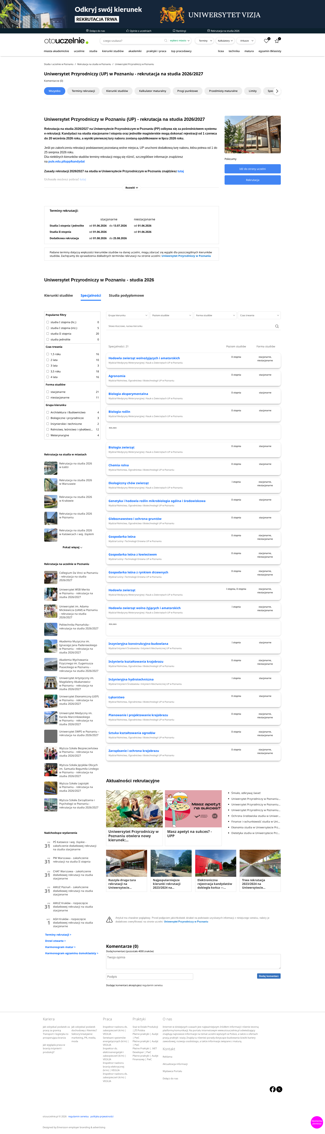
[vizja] (162, 14)
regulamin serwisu (152, 985)
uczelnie (79, 51)
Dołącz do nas (97, 31)
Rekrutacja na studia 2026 (224, 31)
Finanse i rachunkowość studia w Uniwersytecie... (256, 821)
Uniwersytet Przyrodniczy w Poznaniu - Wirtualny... (256, 810)
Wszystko (55, 91)
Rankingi (181, 31)
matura (249, 51)
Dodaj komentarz (269, 976)
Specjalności (91, 296)
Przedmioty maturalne (223, 91)
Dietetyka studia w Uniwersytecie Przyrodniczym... (256, 833)
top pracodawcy (181, 51)
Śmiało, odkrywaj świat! (246, 793)
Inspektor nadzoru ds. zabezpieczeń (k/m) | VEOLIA (115, 1030)
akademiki (135, 51)
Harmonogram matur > (60, 947)
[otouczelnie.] (66, 40)
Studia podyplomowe (126, 296)
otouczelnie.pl (50, 1116)
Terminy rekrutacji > (58, 934)
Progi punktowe (187, 91)
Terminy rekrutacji (83, 91)
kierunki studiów (113, 51)
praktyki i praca (156, 51)
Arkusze (244, 40)
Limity (253, 91)
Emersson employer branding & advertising (81, 1127)
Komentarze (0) (53, 80)
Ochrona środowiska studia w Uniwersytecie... (256, 816)
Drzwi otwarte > (55, 941)
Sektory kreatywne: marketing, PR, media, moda (83, 1037)
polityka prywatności (101, 1116)
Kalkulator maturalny (152, 91)
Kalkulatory (224, 40)
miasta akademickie (56, 51)
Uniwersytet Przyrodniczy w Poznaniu (186, 256)
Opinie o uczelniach (140, 31)
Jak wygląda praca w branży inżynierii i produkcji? (54, 1048)
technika (234, 51)
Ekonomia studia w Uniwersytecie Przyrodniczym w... (256, 827)
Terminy (203, 40)
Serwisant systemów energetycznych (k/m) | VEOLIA (116, 1041)
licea (221, 51)
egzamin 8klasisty (270, 51)
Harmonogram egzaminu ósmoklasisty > (71, 953)
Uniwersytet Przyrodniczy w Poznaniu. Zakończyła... (256, 804)
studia (93, 51)
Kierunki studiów (117, 91)
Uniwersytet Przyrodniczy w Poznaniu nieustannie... (256, 799)
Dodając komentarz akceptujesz (134, 985)
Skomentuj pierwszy (316, 1122)
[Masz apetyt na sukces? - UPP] (193, 809)
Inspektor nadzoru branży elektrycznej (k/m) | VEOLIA (113, 1066)
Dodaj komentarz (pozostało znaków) (130, 951)
